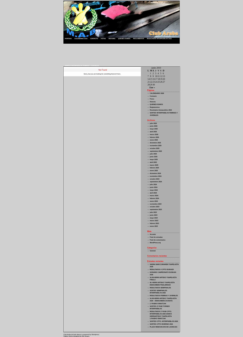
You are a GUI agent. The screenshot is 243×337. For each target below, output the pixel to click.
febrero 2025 (154, 168)
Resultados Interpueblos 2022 (159, 38)
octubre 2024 (154, 179)
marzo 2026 (154, 134)
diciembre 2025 (155, 143)
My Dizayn (85, 336)
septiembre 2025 (156, 151)
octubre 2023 (154, 206)
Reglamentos (138, 38)
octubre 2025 (154, 148)
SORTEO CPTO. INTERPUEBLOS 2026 (164, 321)
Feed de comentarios (157, 240)
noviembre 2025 (155, 145)
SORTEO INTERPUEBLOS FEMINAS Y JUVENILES (82, 65)
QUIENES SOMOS (124, 38)
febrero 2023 (154, 223)
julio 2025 (153, 154)
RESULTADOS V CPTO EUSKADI (162, 269)
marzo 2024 (154, 195)
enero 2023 (154, 226)
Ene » (152, 87)
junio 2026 (153, 126)
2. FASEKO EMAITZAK (158, 303)
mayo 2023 (154, 218)
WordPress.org (155, 242)
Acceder (153, 234)
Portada (68, 38)
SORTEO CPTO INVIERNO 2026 (161, 324)
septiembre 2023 (156, 209)
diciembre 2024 (155, 173)
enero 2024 (154, 201)
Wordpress (95, 334)
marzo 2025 (154, 165)
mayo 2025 (154, 159)
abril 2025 (153, 162)
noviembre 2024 (155, 176)
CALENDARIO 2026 (80, 38)
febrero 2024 (154, 198)
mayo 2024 (154, 190)
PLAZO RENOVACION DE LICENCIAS (163, 327)
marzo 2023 (154, 220)
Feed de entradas (156, 237)
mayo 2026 (154, 129)
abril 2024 (153, 193)
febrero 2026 (154, 137)
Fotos (103, 38)
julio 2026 (153, 123)
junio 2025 (153, 156)
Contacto (94, 38)
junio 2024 (153, 187)
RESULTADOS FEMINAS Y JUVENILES (164, 295)
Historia (112, 38)
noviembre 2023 (155, 204)
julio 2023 (153, 212)
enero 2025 (154, 170)
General (153, 251)
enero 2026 (154, 140)
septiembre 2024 (156, 181)
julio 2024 (153, 184)
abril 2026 (153, 131)
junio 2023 (153, 215)
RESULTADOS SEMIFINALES (160, 288)
